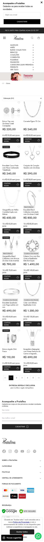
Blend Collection (22, 50)
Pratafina (18, 38)
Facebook (4, 451)
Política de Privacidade (21, 522)
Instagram (10, 451)
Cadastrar (20, 426)
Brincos (22, 52)
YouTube (22, 451)
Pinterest (16, 451)
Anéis (22, 47)
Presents (22, 67)
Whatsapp (28, 451)
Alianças (22, 45)
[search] (32, 38)
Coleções (22, 55)
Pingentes (22, 62)
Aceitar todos (22, 532)
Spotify (35, 451)
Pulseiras (22, 60)
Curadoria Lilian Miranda (22, 64)
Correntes (22, 57)
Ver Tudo (22, 69)
